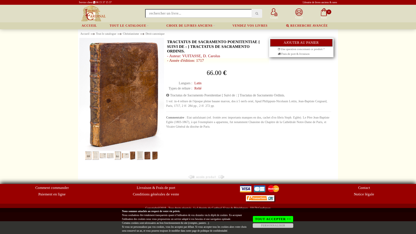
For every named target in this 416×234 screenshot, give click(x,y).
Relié (198, 88)
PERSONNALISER (273, 225)
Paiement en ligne (52, 194)
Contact (364, 188)
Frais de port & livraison (295, 53)
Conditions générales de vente (156, 194)
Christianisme (131, 33)
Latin (198, 83)
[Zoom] (121, 94)
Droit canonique (155, 33)
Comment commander (52, 188)
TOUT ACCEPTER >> (273, 219)
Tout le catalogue (128, 25)
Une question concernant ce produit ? (302, 49)
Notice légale (364, 194)
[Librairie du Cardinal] (93, 13)
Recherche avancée (308, 25)
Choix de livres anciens (189, 25)
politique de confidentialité (213, 230)
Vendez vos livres (250, 25)
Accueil (89, 25)
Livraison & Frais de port (156, 188)
